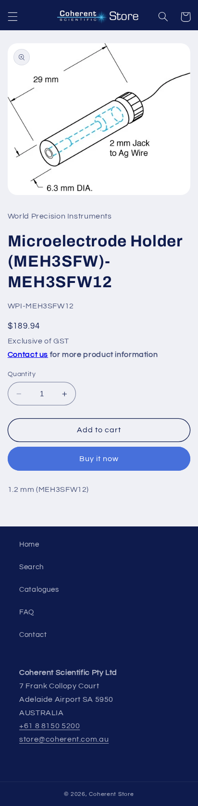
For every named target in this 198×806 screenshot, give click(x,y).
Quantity (22, 374)
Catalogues (39, 589)
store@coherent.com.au (64, 739)
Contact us (28, 354)
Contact (33, 634)
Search (31, 567)
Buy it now (99, 459)
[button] (12, 17)
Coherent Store (111, 794)
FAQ (26, 612)
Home (29, 544)
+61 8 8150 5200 (49, 726)
